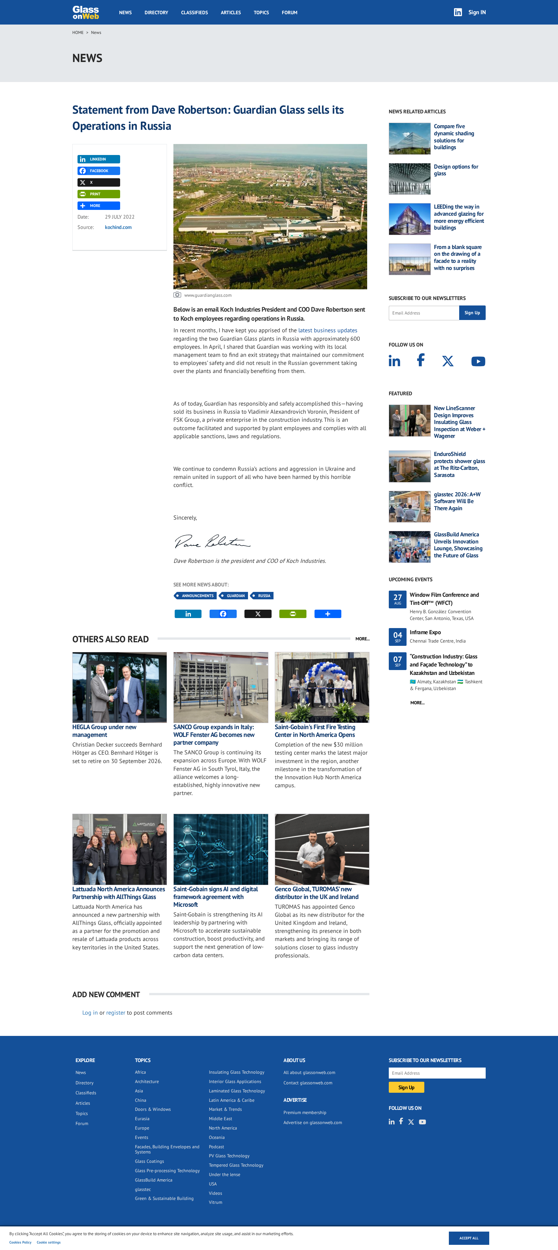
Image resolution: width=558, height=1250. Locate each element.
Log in (90, 1012)
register (115, 1012)
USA (213, 1184)
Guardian (236, 595)
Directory (156, 12)
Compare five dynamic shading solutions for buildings (454, 136)
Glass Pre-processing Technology (167, 1170)
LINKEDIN (98, 159)
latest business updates (327, 330)
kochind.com (118, 227)
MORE (95, 205)
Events (141, 1137)
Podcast (216, 1147)
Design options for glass (456, 170)
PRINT (95, 193)
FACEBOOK (99, 170)
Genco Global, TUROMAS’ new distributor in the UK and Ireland (317, 893)
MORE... (363, 639)
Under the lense (224, 1174)
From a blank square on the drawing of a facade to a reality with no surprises (458, 257)
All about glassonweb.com (309, 1072)
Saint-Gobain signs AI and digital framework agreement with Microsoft (215, 896)
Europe (142, 1128)
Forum (289, 12)
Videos (215, 1193)
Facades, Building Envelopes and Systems (167, 1149)
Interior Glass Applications (235, 1081)
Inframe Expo (425, 632)
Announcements (197, 595)
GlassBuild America (153, 1180)
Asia (139, 1091)
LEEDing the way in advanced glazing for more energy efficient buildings (459, 217)
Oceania (217, 1137)
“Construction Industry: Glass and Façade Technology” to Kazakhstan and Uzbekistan (444, 664)
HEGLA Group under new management (104, 731)
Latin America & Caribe (231, 1100)
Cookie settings (49, 1242)
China (140, 1100)
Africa (140, 1072)
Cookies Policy (20, 1242)
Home (78, 32)
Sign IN (477, 12)
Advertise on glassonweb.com (313, 1122)
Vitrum (215, 1202)
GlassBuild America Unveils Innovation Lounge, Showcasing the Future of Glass (458, 545)
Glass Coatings (149, 1161)
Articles (231, 12)
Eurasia (142, 1118)
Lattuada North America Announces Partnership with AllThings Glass (118, 893)
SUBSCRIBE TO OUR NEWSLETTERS (427, 298)
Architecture (147, 1081)
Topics (261, 12)
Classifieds (194, 12)
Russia (264, 595)
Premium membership (305, 1112)
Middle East (220, 1118)
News (125, 12)
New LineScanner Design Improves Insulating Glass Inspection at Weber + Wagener (459, 422)
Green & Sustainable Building (164, 1198)
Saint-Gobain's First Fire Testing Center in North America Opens (315, 731)
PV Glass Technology (229, 1156)
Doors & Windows (153, 1109)
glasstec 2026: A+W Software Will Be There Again (457, 501)
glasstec (143, 1189)
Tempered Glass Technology (236, 1165)
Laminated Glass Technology (237, 1091)
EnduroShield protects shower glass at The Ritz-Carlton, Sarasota (459, 464)
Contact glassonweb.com (308, 1083)
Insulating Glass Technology (236, 1072)
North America (223, 1128)
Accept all (469, 1238)
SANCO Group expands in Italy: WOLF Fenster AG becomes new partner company (213, 734)
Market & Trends (225, 1109)
